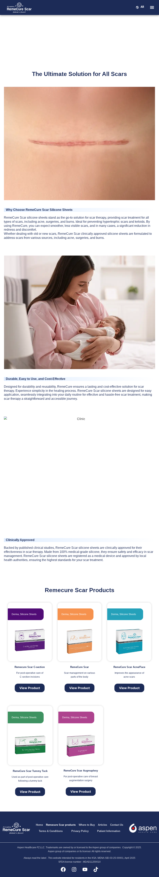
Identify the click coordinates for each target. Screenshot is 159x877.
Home (39, 824)
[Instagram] (74, 869)
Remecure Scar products (61, 824)
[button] (152, 7)
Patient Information (108, 831)
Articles (102, 824)
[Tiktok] (95, 869)
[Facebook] (63, 869)
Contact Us (116, 824)
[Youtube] (85, 869)
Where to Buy (87, 824)
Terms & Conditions (51, 831)
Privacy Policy (80, 831)
